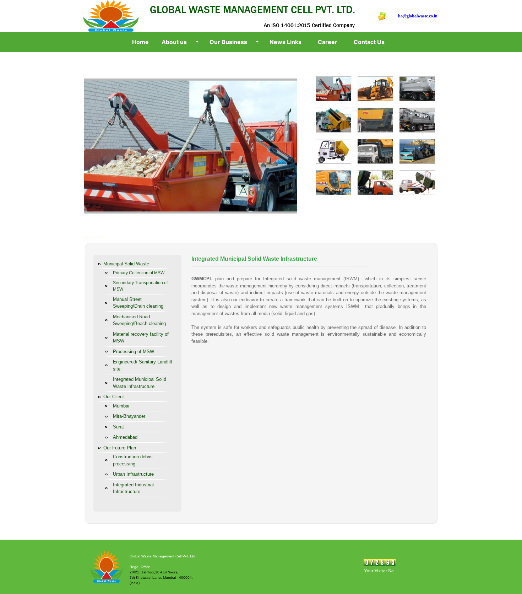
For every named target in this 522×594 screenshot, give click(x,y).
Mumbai (121, 406)
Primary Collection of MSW (138, 272)
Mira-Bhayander (129, 416)
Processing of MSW (133, 351)
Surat (118, 427)
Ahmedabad (125, 437)
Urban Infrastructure (133, 474)
